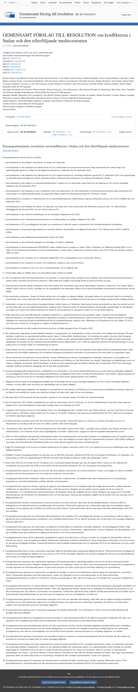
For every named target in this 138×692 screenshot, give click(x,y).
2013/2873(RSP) (24, 117)
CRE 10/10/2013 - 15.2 (62, 135)
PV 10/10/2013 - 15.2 (62, 132)
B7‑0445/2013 (18, 61)
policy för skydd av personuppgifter (81, 687)
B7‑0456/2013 (18, 70)
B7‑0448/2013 (14, 64)
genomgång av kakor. (126, 687)
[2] (82, 263)
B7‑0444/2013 (14, 58)
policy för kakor (106, 687)
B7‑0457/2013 (15, 72)
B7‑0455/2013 (14, 67)
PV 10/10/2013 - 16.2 (102, 132)
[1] (100, 258)
